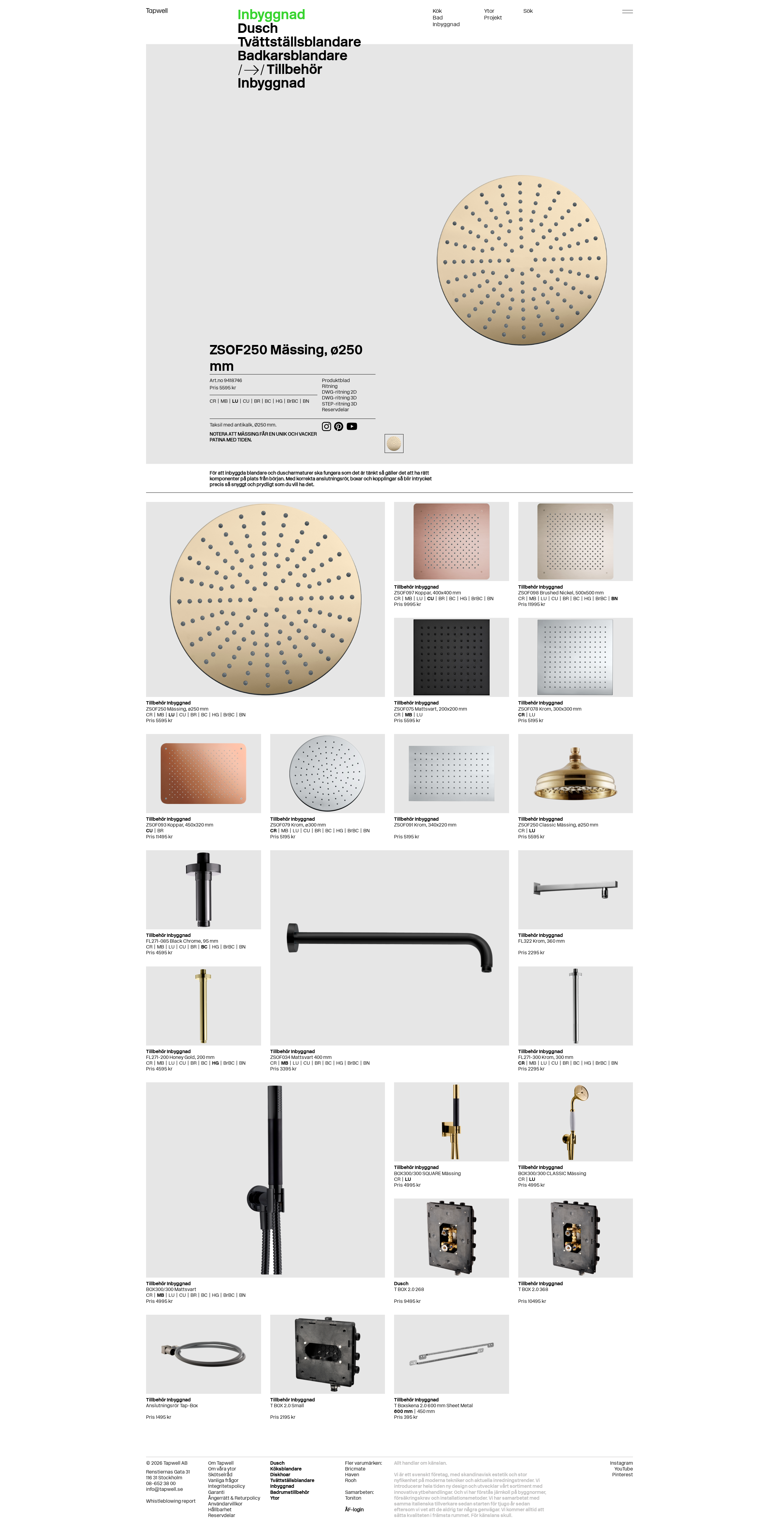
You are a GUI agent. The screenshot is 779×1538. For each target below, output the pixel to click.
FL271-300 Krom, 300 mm (545, 1057)
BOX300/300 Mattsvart (171, 1289)
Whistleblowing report (171, 1501)
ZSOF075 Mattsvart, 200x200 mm (430, 709)
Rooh (350, 1480)
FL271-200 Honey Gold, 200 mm (180, 1057)
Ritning (329, 386)
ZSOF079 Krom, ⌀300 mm (298, 825)
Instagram (621, 1463)
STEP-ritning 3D (339, 404)
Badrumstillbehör (289, 1492)
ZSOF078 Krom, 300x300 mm (550, 709)
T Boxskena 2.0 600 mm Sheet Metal (433, 1405)
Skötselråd (220, 1474)
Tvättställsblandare (299, 41)
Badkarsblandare (293, 55)
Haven (352, 1474)
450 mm (426, 1411)
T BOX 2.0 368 (533, 1289)
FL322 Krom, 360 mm (541, 941)
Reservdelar (335, 409)
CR (149, 715)
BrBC (229, 715)
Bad (438, 17)
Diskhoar (280, 1474)
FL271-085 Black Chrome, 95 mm (182, 941)
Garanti (216, 1492)
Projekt (493, 17)
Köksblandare (286, 1469)
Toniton (353, 1498)
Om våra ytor (222, 1469)
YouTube (623, 1469)
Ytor (489, 11)
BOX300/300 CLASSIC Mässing (552, 1173)
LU (172, 715)
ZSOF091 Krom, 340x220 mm (425, 825)
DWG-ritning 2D (339, 392)
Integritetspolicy (226, 1486)
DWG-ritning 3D (339, 398)
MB (160, 715)
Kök (437, 11)
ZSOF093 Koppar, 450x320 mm (179, 825)
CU (182, 715)
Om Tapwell (221, 1463)
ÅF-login (354, 1509)
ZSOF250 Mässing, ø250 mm (177, 709)
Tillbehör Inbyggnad (280, 76)
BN (242, 715)
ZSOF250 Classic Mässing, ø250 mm (558, 825)
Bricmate (355, 1469)
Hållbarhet (220, 1509)
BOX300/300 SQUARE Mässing (427, 1173)
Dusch (258, 28)
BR (193, 715)
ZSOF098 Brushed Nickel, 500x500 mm (561, 593)
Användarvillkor (225, 1504)
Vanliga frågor (223, 1480)
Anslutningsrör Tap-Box (172, 1405)
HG (215, 715)
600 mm (403, 1411)
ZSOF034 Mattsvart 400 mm (301, 1057)
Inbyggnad (446, 24)
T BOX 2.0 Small (287, 1405)
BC (204, 715)
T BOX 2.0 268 (409, 1289)
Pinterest (622, 1474)
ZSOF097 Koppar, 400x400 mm (427, 593)
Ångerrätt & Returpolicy (234, 1498)
